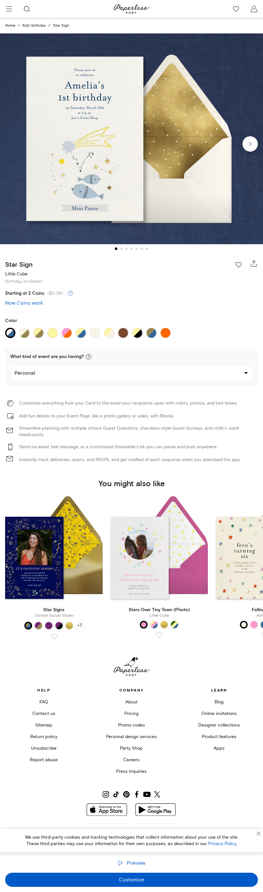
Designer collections (219, 725)
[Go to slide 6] (141, 248)
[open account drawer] (254, 9)
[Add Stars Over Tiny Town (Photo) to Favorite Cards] (159, 635)
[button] (88, 356)
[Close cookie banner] (258, 833)
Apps (219, 748)
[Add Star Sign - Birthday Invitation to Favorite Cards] (238, 265)
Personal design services (131, 736)
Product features (219, 736)
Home (10, 25)
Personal (24, 373)
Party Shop (131, 748)
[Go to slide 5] (136, 248)
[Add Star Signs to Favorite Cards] (54, 637)
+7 (79, 625)
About (131, 702)
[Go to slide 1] (116, 248)
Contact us (43, 713)
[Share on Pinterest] (126, 794)
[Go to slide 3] (126, 248)
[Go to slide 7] (147, 248)
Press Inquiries (131, 771)
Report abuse (44, 760)
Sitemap (43, 725)
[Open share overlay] (254, 263)
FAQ (43, 702)
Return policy (43, 736)
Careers (131, 760)
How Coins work (24, 303)
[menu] (9, 9)
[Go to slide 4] (131, 248)
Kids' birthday (34, 25)
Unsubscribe (43, 748)
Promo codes (131, 725)
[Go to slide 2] (121, 248)
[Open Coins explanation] (70, 293)
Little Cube (16, 274)
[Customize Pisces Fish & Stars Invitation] (131, 138)
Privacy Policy (222, 843)
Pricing (131, 713)
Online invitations (219, 713)
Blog (219, 702)
